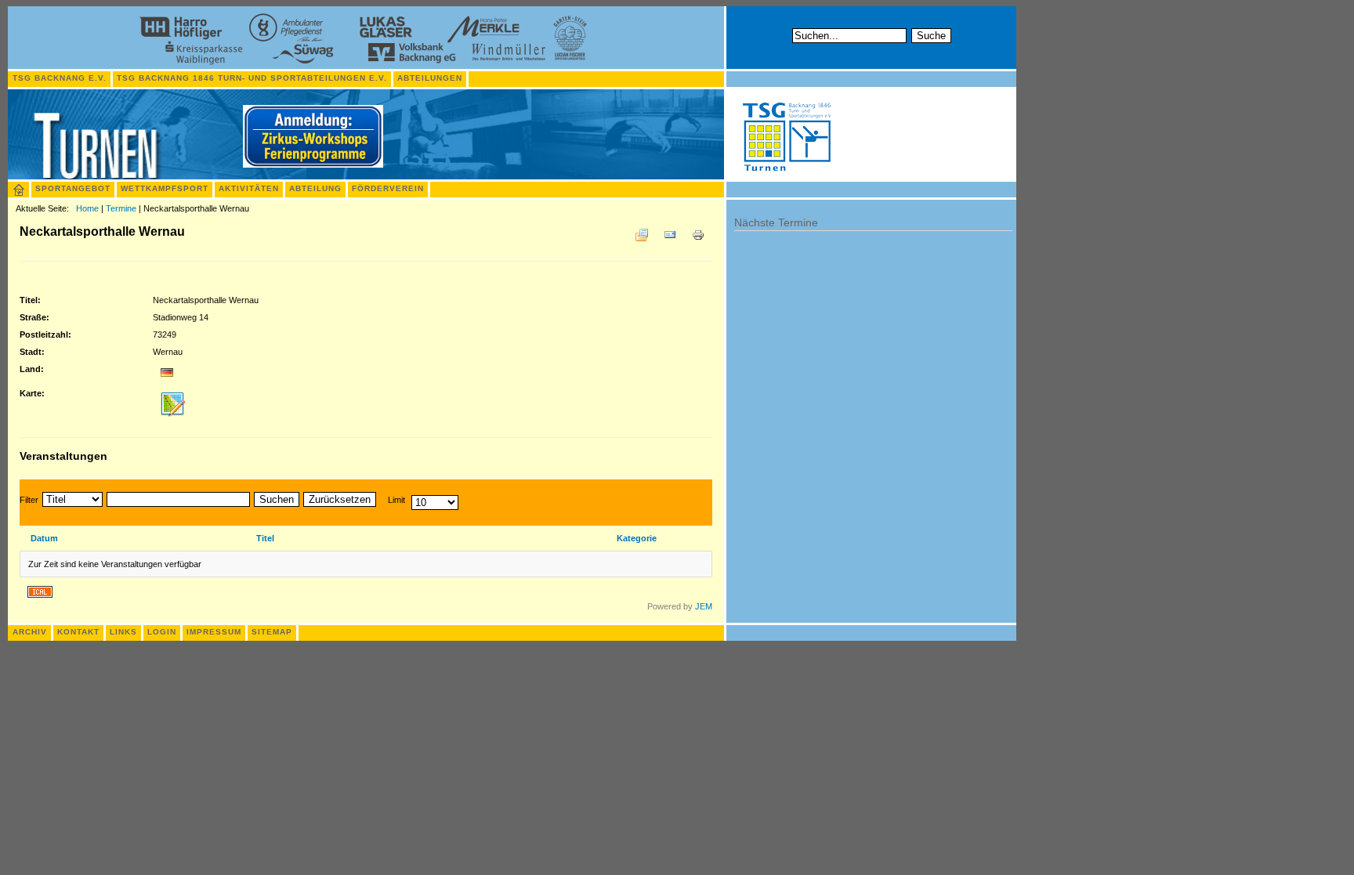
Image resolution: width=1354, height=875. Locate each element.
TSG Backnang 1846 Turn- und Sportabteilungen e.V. (252, 78)
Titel (265, 538)
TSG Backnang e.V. (60, 78)
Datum (44, 538)
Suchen (276, 499)
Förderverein (388, 188)
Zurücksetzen (340, 499)
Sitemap (272, 631)
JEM (703, 606)
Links (123, 631)
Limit (396, 499)
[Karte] (173, 418)
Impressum (213, 631)
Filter (29, 499)
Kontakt (78, 631)
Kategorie (637, 538)
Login (161, 631)
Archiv (30, 631)
